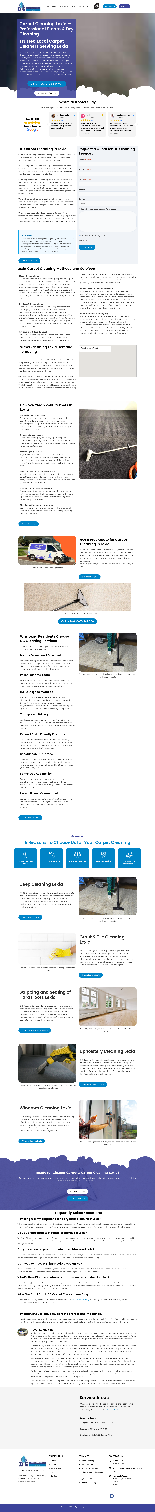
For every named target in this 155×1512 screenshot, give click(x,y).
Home (46, 6)
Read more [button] (55, 133)
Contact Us (83, 6)
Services (62, 6)
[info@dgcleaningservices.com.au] (110, 1468)
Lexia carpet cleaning (80, 1300)
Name (85, 160)
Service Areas (111, 1409)
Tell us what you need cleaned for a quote (97, 209)
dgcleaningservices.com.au (85, 1507)
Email (85, 179)
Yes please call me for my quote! (93, 236)
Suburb (82, 189)
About (54, 6)
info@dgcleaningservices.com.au (127, 1468)
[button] (135, 124)
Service (82, 199)
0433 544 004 (119, 1461)
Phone (85, 169)
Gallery (73, 6)
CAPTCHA (83, 240)
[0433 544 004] (110, 1460)
